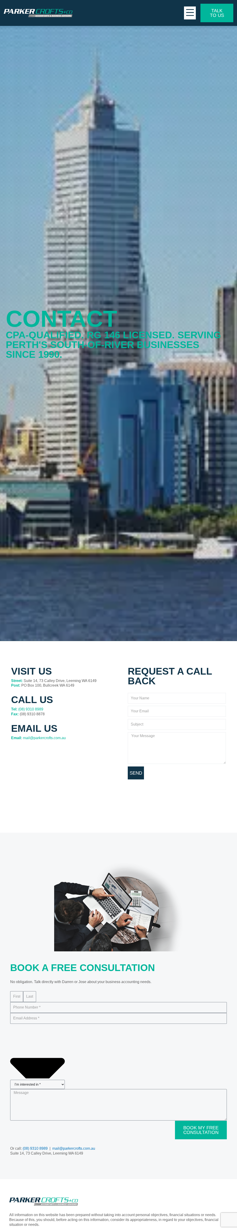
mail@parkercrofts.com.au (44, 738)
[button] (190, 12)
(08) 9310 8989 (30, 709)
